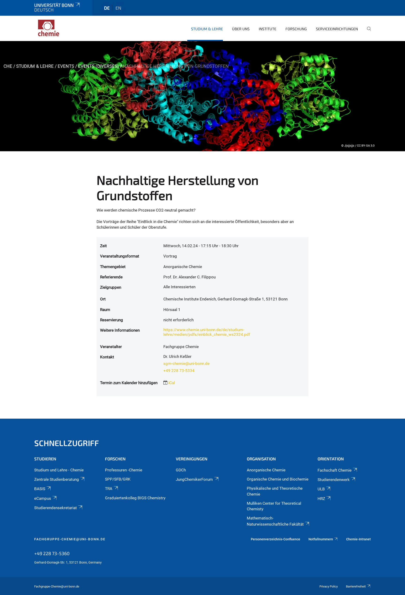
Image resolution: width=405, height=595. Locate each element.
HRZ (321, 498)
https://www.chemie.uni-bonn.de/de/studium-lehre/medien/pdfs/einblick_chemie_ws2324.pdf (206, 332)
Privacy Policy (328, 586)
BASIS (39, 488)
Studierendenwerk (334, 479)
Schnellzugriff (66, 443)
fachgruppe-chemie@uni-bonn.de (69, 539)
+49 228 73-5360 (52, 553)
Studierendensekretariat (55, 507)
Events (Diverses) (98, 66)
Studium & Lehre (207, 29)
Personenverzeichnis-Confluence (275, 539)
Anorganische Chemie (266, 470)
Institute (267, 29)
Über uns (241, 29)
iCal (171, 382)
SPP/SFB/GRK (118, 479)
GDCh (181, 470)
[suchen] (367, 32)
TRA (108, 488)
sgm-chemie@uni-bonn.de (186, 363)
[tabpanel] (202, 96)
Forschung (296, 29)
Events (66, 66)
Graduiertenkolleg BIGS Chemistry (135, 498)
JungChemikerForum (194, 479)
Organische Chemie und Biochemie (277, 479)
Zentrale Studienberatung (56, 479)
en (118, 8)
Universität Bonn (54, 5)
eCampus (42, 498)
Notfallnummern (320, 539)
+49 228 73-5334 (179, 370)
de (107, 8)
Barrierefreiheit (356, 586)
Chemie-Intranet (358, 539)
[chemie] (57, 28)
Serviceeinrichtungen (337, 29)
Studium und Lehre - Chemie (59, 470)
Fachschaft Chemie (335, 470)
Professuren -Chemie (123, 470)
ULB (321, 489)
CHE (8, 66)
